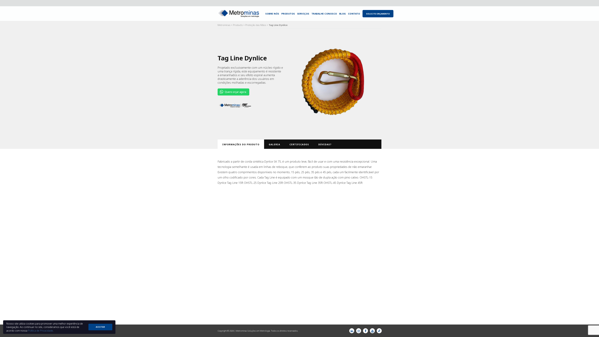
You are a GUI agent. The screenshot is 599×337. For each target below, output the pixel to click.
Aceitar (100, 327)
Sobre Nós (272, 13)
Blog (342, 13)
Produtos (288, 13)
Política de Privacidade (40, 330)
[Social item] (351, 330)
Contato (354, 13)
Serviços (303, 13)
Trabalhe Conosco (324, 13)
